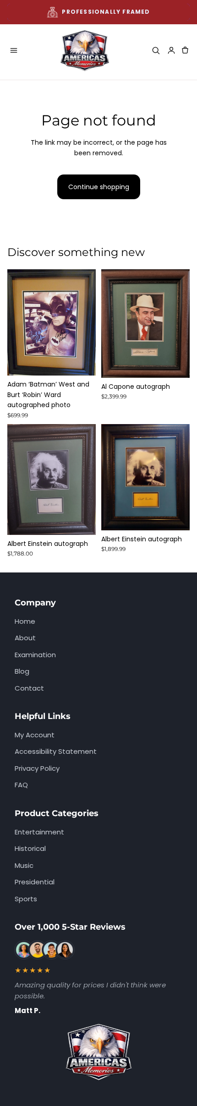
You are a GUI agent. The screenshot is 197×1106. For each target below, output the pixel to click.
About (25, 638)
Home (25, 621)
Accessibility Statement (56, 751)
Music (24, 865)
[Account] (171, 50)
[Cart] (185, 50)
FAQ (21, 785)
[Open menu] (13, 50)
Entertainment (39, 832)
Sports (26, 899)
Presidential (35, 882)
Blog (22, 671)
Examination (35, 654)
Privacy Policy (37, 768)
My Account (35, 735)
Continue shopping (98, 186)
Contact (29, 688)
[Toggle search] (155, 50)
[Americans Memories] (84, 50)
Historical (30, 848)
